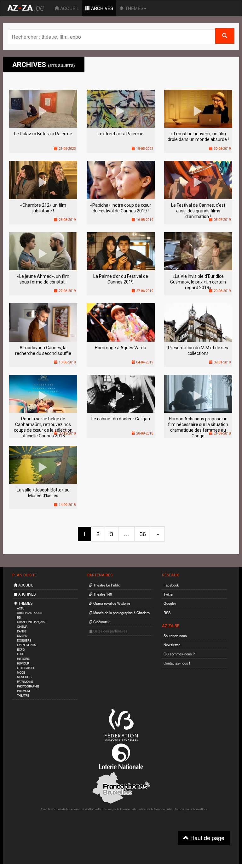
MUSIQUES (24, 677)
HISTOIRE (23, 659)
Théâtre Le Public (106, 584)
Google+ (170, 603)
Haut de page (206, 837)
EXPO (21, 650)
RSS (167, 612)
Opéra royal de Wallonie (111, 603)
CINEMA (22, 627)
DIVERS (22, 636)
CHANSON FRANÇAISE (32, 622)
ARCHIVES (101, 8)
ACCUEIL (69, 8)
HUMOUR (23, 663)
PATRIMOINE (25, 682)
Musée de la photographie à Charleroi (121, 612)
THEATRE (23, 695)
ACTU (20, 608)
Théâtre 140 (102, 594)
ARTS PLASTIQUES (29, 613)
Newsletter (172, 644)
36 (143, 534)
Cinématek (101, 621)
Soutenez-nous (175, 635)
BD (19, 617)
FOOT (21, 654)
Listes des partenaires (109, 630)
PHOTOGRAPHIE (28, 686)
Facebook (171, 584)
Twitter (169, 594)
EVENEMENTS (26, 645)
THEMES (133, 8)
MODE (21, 672)
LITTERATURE (26, 668)
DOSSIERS (24, 640)
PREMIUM (23, 691)
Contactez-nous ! (177, 662)
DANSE (21, 631)
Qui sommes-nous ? (179, 653)
